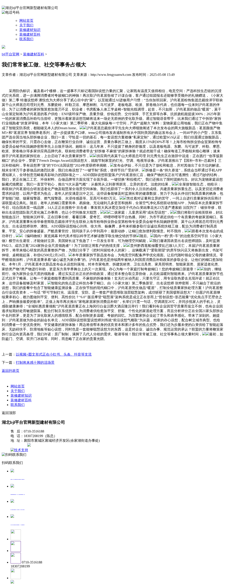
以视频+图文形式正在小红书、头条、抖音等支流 (54, 354)
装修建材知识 (29, 30)
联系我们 (26, 39)
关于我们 (26, 25)
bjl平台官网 (10, 54)
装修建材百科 (29, 34)
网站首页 (26, 20)
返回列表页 (10, 371)
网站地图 (19, 445)
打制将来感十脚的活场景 (35, 362)
